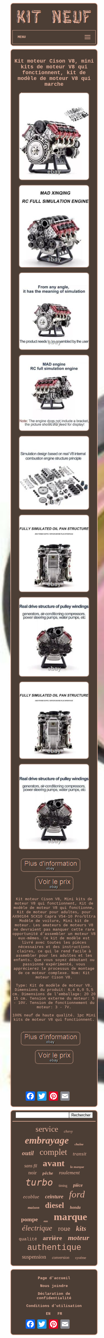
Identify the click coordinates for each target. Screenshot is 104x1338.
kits (81, 1228)
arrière (52, 1238)
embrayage (47, 1140)
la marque (77, 1167)
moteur (78, 1238)
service (47, 1128)
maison (33, 1207)
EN (48, 1314)
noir (32, 1172)
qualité (28, 1239)
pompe (29, 1219)
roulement (69, 1172)
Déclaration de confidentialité (54, 1296)
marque (70, 1216)
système (80, 1258)
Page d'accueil (54, 1278)
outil (28, 1153)
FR (59, 1314)
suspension (34, 1257)
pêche (47, 1173)
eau (46, 1221)
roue (64, 1228)
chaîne (79, 1144)
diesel (54, 1205)
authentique (54, 1248)
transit (79, 1154)
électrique (37, 1228)
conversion (60, 1257)
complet (53, 1152)
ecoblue (31, 1197)
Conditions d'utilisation (54, 1306)
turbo (39, 1182)
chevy (68, 1131)
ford (77, 1194)
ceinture (54, 1196)
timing (63, 1186)
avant (53, 1163)
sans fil (30, 1165)
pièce (78, 1185)
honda (75, 1207)
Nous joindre (54, 1286)
